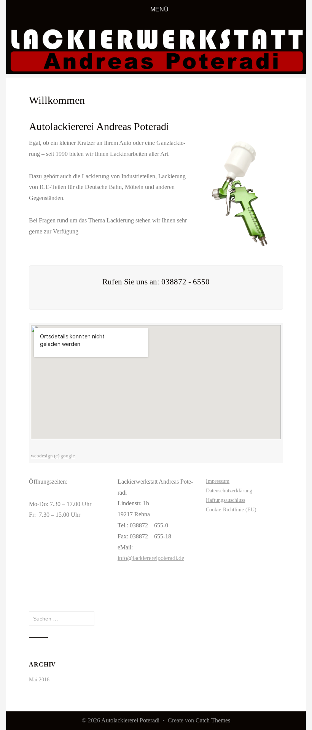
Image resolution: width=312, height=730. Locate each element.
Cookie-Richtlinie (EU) (231, 510)
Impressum (217, 481)
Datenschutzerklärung (229, 491)
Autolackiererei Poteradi (130, 720)
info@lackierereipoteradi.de (151, 558)
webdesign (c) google (53, 456)
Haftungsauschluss (225, 500)
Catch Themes (213, 720)
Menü (159, 9)
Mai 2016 (39, 679)
